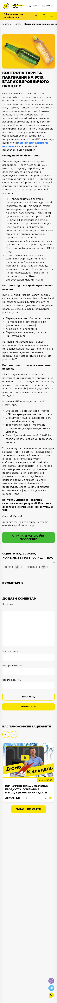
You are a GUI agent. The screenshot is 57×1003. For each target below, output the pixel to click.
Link (30, 608)
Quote (22, 608)
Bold (4, 608)
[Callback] (51, 995)
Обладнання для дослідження (13, 15)
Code (26, 608)
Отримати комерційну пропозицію (28, 537)
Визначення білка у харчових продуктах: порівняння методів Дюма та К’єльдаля (27, 789)
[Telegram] (51, 988)
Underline (11, 608)
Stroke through (15, 608)
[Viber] (51, 981)
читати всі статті (28, 809)
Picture (33, 608)
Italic (8, 608)
